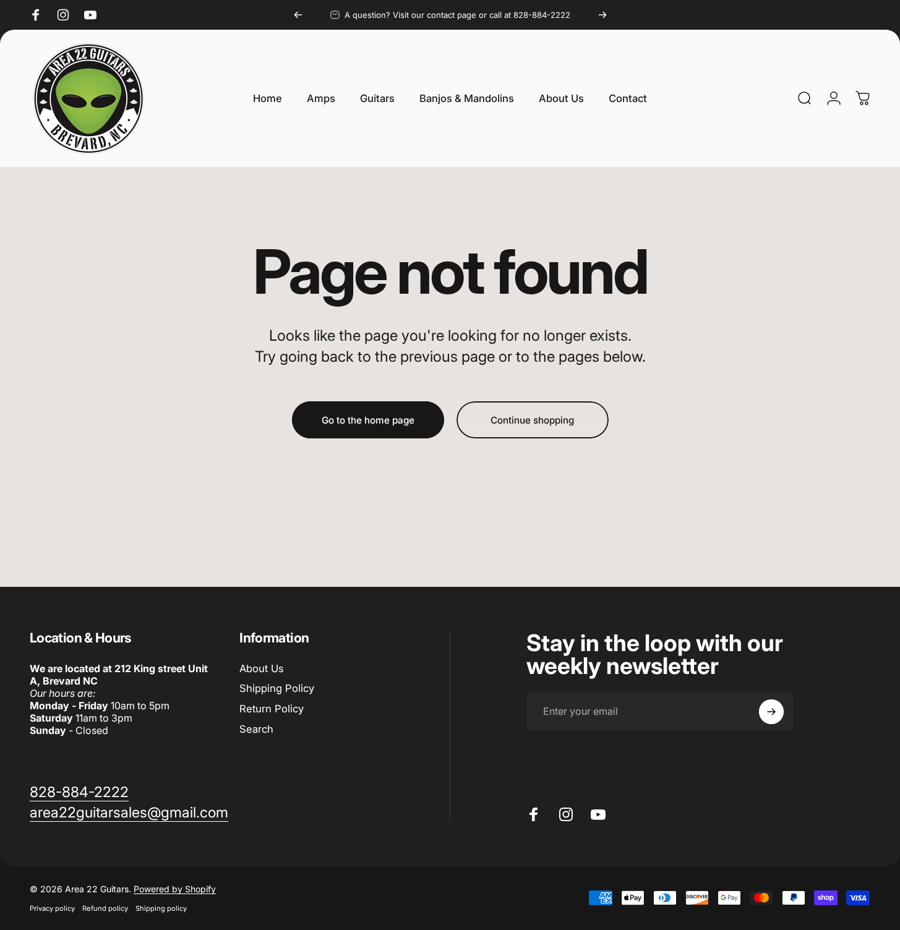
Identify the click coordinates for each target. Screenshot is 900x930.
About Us (261, 668)
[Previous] (298, 15)
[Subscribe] (771, 711)
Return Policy (271, 708)
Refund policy (105, 908)
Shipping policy (161, 908)
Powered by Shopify (175, 889)
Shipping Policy (276, 688)
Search (256, 729)
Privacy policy (52, 908)
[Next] (602, 15)
